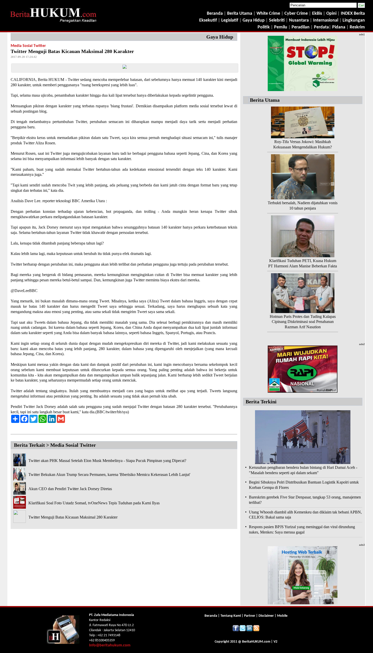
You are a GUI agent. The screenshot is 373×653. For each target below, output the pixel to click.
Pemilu (280, 27)
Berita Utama (240, 13)
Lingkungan (354, 20)
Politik (264, 27)
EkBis (317, 13)
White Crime (269, 13)
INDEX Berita (353, 13)
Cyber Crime (296, 13)
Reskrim (357, 27)
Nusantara (299, 20)
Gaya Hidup (253, 20)
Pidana (338, 27)
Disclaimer (266, 616)
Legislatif (229, 20)
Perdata (321, 27)
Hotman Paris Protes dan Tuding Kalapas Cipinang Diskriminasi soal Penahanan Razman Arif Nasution (303, 321)
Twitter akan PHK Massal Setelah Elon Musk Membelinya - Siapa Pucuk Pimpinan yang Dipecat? (107, 460)
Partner (249, 616)
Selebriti (277, 20)
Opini (330, 13)
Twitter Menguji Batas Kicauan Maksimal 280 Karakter (72, 517)
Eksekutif (208, 20)
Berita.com (256, 642)
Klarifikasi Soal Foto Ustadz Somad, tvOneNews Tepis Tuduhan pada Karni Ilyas (94, 503)
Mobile (282, 616)
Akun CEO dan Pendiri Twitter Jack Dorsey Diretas (70, 489)
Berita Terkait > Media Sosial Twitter (55, 445)
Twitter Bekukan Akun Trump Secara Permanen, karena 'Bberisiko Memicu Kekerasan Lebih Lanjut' (109, 474)
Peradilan (300, 27)
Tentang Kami (231, 616)
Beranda (215, 13)
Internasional (325, 20)
